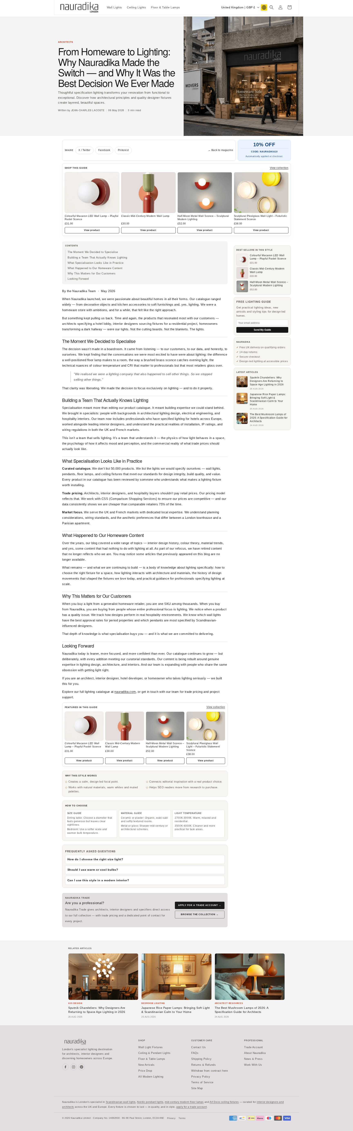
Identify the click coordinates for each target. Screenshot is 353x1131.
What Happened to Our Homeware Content (95, 268)
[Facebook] (65, 1067)
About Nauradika (255, 1052)
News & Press (253, 1058)
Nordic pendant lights (150, 1102)
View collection (279, 167)
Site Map (197, 1088)
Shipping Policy (201, 1058)
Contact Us (198, 1047)
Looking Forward (78, 278)
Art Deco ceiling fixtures (224, 1102)
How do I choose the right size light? (95, 859)
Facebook (104, 150)
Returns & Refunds (203, 1064)
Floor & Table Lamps (151, 1058)
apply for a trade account (191, 1106)
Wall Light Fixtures (150, 1047)
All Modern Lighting (150, 1076)
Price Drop (145, 1070)
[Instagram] (73, 1067)
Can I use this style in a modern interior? (98, 880)
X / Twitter (84, 150)
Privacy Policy (200, 1076)
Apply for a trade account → (199, 905)
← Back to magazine (220, 150)
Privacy (171, 1118)
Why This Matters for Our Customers (91, 273)
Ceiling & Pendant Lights (154, 1052)
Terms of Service (202, 1082)
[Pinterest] (81, 1067)
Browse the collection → (199, 914)
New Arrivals (146, 1064)
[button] (271, 7)
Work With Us (253, 1064)
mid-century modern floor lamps (184, 1102)
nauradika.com (125, 691)
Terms (182, 1118)
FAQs (194, 1052)
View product (92, 230)
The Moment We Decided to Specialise (93, 252)
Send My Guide (262, 329)
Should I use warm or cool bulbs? (92, 869)
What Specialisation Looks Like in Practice (95, 262)
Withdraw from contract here (209, 1070)
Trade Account (253, 1047)
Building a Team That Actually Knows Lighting (97, 257)
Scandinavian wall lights (121, 1102)
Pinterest (123, 150)
